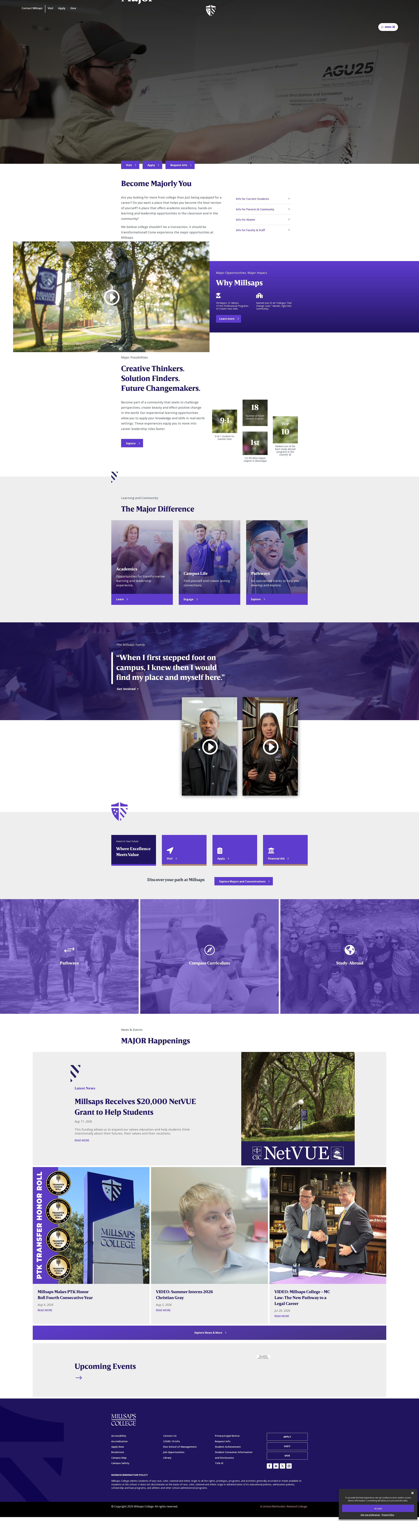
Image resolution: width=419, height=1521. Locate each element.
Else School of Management (180, 1446)
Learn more (227, 319)
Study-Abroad (349, 962)
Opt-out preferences (370, 1514)
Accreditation (119, 1441)
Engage (188, 599)
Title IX (219, 1463)
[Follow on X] (282, 1466)
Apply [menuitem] (61, 8)
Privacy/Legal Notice (227, 1435)
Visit (129, 165)
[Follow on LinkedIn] (276, 1466)
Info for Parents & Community (255, 209)
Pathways (69, 962)
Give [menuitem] (73, 8)
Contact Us (170, 1435)
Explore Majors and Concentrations (242, 881)
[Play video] (111, 297)
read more (82, 1140)
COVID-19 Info (171, 1441)
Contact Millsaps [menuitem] (32, 8)
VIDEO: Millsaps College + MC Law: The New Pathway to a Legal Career (302, 1297)
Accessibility (118, 1435)
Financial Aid (276, 858)
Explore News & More (208, 1332)
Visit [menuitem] (50, 8)
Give (287, 1455)
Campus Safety (120, 1463)
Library (167, 1457)
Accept (378, 1508)
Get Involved (126, 689)
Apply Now (117, 1446)
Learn (120, 599)
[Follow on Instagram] (289, 1466)
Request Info (178, 165)
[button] (412, 1493)
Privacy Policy (388, 1514)
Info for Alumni (245, 219)
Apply (151, 165)
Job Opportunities (173, 1452)
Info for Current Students (252, 199)
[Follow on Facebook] (269, 1466)
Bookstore (117, 1452)
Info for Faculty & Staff (250, 230)
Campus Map (119, 1457)
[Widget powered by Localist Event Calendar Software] (263, 1357)
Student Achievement (228, 1446)
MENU (388, 27)
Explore (131, 443)
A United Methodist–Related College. (284, 1506)
